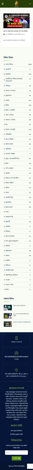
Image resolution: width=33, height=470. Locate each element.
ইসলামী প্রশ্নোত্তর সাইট (16, 434)
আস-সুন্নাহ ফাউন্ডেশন (16, 431)
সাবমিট (15, 458)
